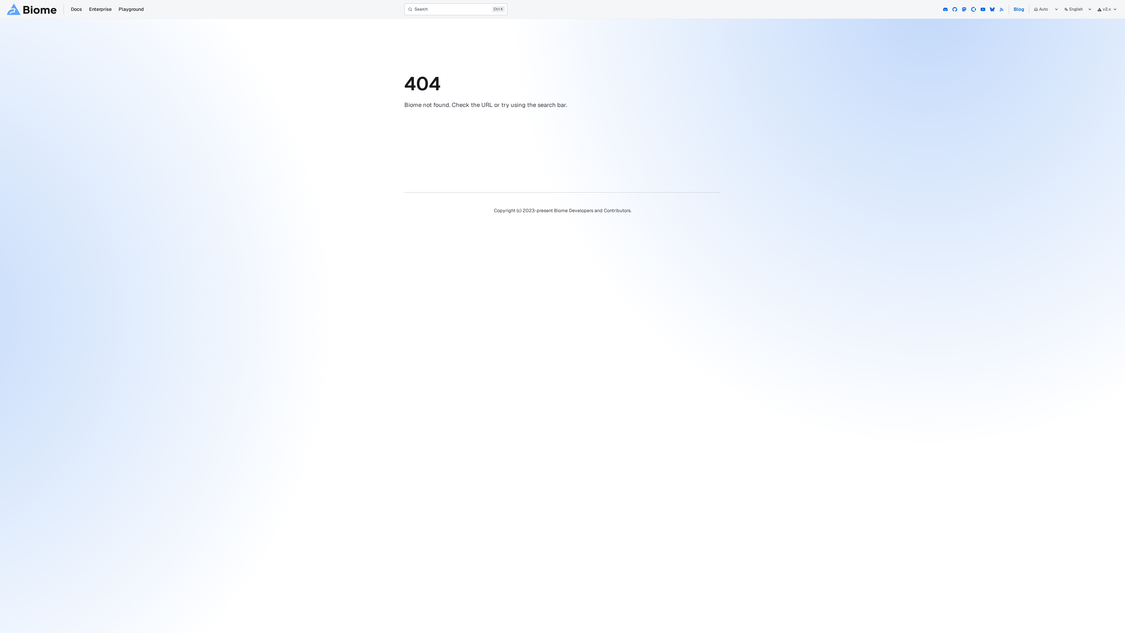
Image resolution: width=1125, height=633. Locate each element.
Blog (1019, 9)
